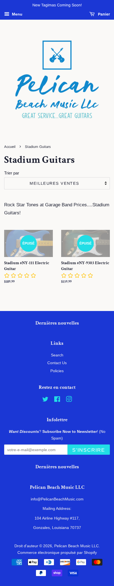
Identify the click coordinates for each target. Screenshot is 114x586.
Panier (103, 14)
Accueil (9, 147)
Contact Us (57, 363)
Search (57, 355)
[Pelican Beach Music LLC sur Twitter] (45, 400)
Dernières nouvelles (57, 323)
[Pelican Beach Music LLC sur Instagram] (69, 400)
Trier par (11, 173)
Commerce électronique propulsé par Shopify (57, 552)
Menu (16, 14)
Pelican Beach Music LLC (76, 546)
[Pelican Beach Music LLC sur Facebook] (57, 400)
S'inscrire (88, 450)
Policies (57, 371)
